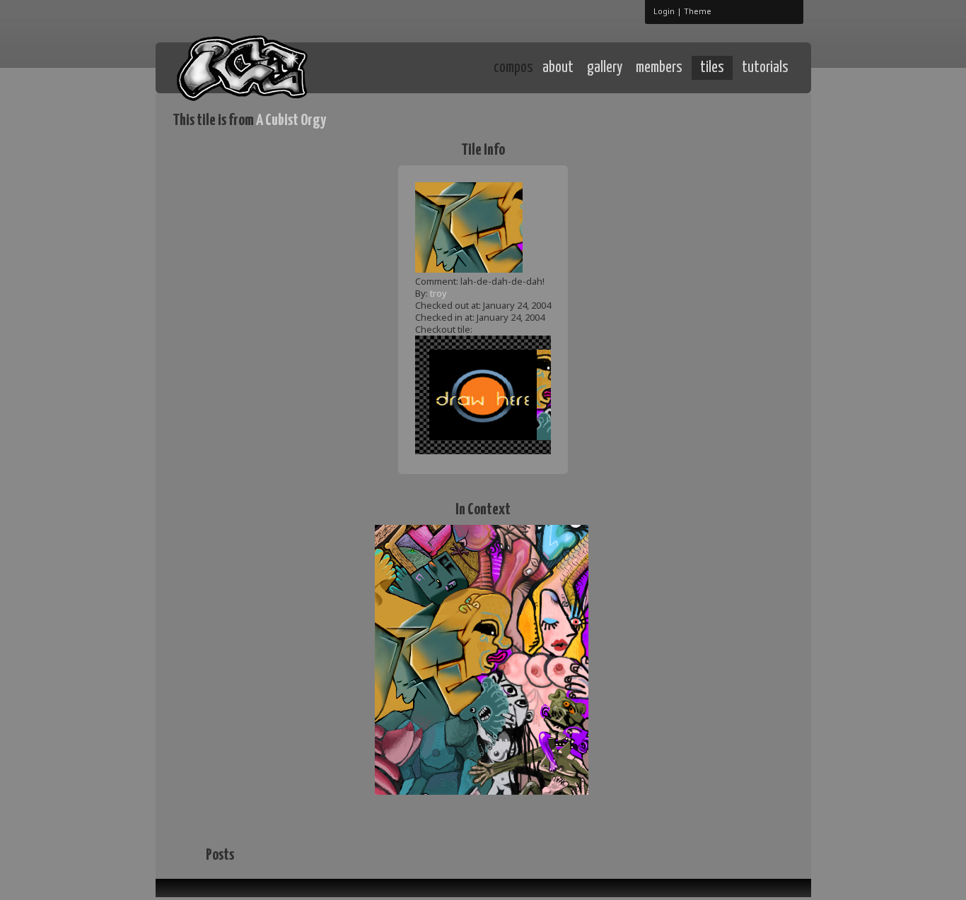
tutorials (765, 68)
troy (438, 293)
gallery (604, 68)
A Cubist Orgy (291, 120)
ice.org (277, 67)
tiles (712, 68)
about (558, 68)
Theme (697, 11)
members (659, 68)
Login (664, 11)
